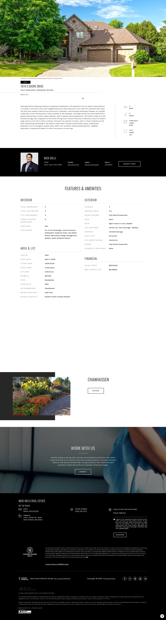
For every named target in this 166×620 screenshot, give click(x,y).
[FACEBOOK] (125, 579)
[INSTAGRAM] (130, 579)
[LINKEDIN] (145, 579)
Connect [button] (83, 472)
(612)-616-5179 (81, 511)
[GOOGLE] (135, 579)
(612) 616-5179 (73, 165)
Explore (95, 391)
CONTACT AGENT (129, 164)
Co (57, 564)
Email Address (120, 513)
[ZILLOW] (140, 579)
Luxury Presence (63, 579)
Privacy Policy (123, 528)
